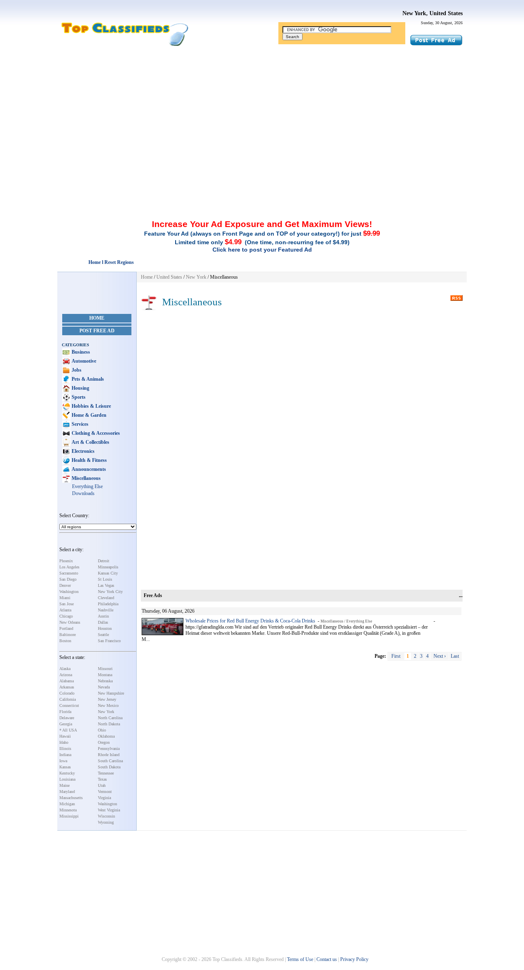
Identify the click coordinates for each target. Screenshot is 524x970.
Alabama (66, 681)
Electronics (82, 451)
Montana (105, 674)
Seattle (103, 634)
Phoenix (66, 561)
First (396, 656)
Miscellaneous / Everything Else (346, 621)
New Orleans (69, 622)
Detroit (103, 561)
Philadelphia (108, 604)
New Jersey (107, 699)
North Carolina (110, 718)
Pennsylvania (109, 748)
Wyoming (106, 822)
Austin (103, 616)
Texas (102, 779)
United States (169, 277)
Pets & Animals (87, 379)
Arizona (65, 674)
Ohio (102, 730)
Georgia (65, 724)
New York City (110, 591)
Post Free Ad (97, 331)
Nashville (105, 610)
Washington (69, 591)
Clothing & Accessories (95, 433)
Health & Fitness (88, 460)
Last (455, 656)
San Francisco (109, 640)
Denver (65, 585)
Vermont (105, 791)
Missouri (105, 668)
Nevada (104, 687)
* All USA (68, 730)
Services (79, 424)
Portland (66, 628)
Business (80, 352)
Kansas (65, 767)
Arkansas (66, 687)
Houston (105, 628)
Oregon (104, 742)
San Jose (66, 604)
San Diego (68, 579)
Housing (79, 388)
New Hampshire (111, 693)
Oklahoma (106, 736)
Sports (78, 397)
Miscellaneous (85, 478)
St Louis (105, 579)
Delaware (66, 718)
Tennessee (106, 773)
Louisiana (67, 779)
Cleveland (106, 597)
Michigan (67, 804)
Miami (64, 597)
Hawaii (65, 736)
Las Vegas (106, 585)
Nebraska (105, 681)
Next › (439, 656)
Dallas (103, 622)
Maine (64, 785)
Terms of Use (300, 959)
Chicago (66, 616)
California (67, 699)
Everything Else (87, 486)
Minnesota (68, 810)
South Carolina (110, 761)
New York (106, 711)
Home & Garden (88, 415)
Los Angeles (69, 567)
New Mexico (108, 705)
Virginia (104, 797)
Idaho (63, 742)
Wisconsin (106, 816)
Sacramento (68, 573)
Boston (65, 640)
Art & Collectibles (89, 442)
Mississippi (69, 816)
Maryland (67, 791)
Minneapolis (108, 567)
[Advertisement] (262, 107)
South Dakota (109, 767)
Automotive (83, 361)
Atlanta (65, 610)
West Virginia (109, 810)
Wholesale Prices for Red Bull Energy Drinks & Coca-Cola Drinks (250, 621)
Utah (102, 785)
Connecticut (69, 705)
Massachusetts (71, 797)
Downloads (83, 493)
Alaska (64, 668)
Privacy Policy (354, 959)
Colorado (67, 693)
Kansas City (108, 573)
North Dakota (109, 724)
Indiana (65, 754)
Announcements (88, 469)
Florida (65, 711)
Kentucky (67, 773)
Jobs (75, 370)
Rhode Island (109, 754)
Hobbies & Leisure (90, 406)
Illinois (65, 748)
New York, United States (432, 13)
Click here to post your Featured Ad (262, 249)
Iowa (63, 761)
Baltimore (67, 634)
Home (96, 318)
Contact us (326, 959)
